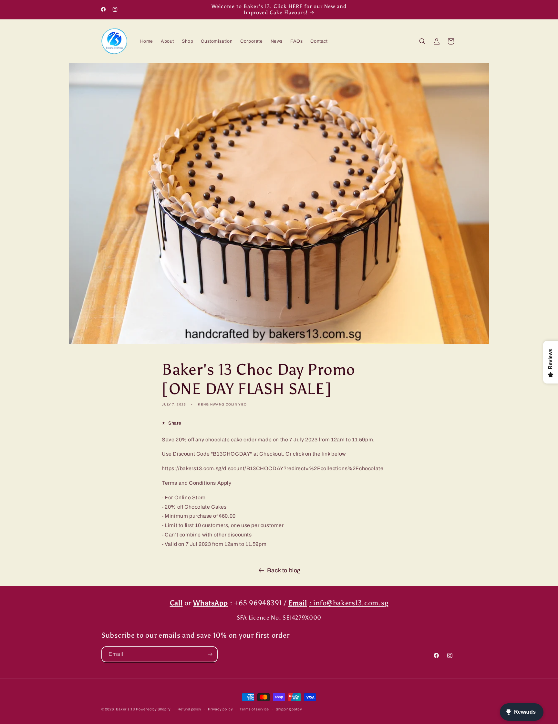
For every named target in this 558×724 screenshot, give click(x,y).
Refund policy (190, 709)
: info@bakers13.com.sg (348, 603)
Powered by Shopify (153, 709)
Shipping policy (289, 709)
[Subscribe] (210, 654)
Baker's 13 (125, 709)
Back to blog (284, 570)
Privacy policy (220, 709)
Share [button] (174, 423)
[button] (422, 41)
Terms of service (254, 709)
